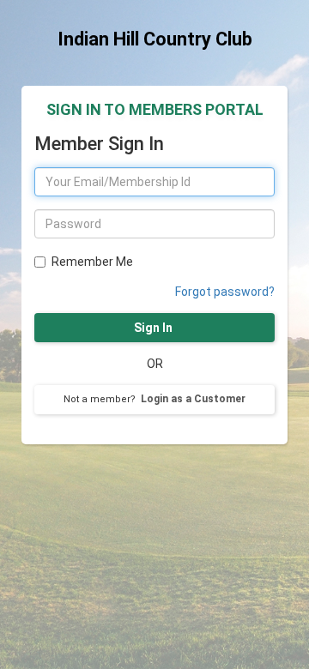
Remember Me (92, 261)
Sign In (154, 327)
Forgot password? (225, 291)
